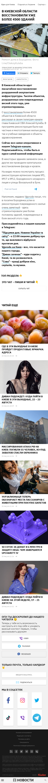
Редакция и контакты (24, 736)
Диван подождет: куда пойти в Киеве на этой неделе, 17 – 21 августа (22, 600)
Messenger (26, 654)
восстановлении (13, 112)
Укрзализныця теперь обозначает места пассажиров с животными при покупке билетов (24, 499)
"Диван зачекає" (12, 254)
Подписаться (26, 682)
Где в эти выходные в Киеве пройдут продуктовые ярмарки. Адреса (23, 349)
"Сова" (6, 261)
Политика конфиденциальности (24, 745)
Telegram (26, 646)
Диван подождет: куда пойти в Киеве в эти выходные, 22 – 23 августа (22, 399)
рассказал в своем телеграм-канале (22, 119)
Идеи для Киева (8, 4)
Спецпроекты (24, 742)
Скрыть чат (24, 288)
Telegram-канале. (21, 146)
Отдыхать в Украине (26, 4)
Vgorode (29, 196)
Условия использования (24, 732)
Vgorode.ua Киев (12, 247)
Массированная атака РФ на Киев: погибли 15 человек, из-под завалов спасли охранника (23, 449)
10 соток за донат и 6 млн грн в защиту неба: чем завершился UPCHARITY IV (22, 549)
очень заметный (11, 207)
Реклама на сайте (24, 739)
